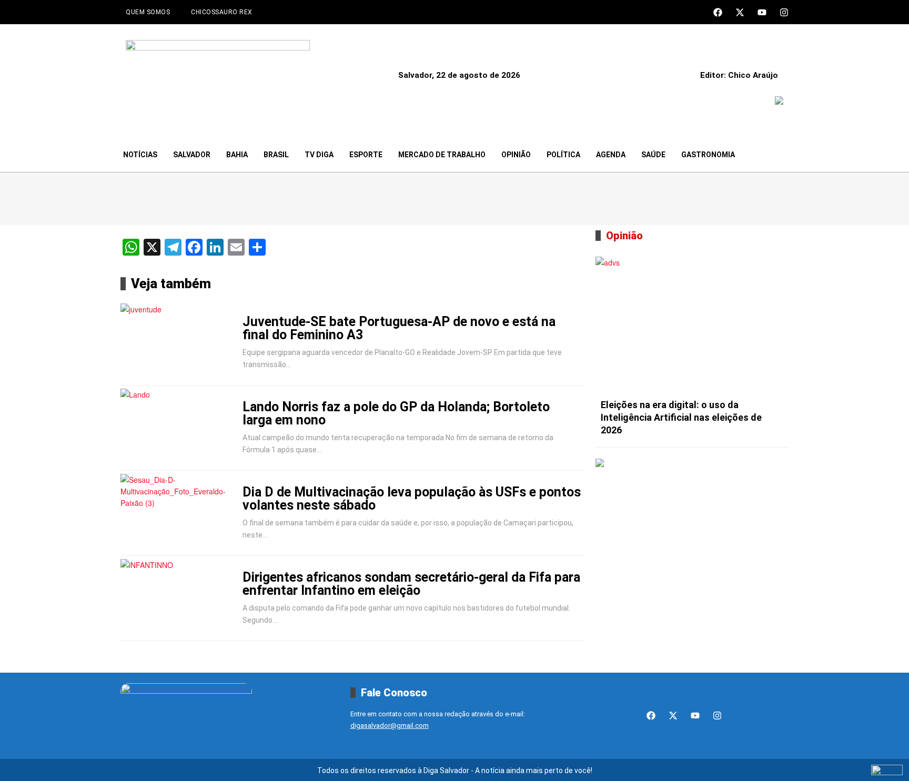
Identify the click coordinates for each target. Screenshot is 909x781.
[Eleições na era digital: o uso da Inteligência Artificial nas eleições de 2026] (692, 325)
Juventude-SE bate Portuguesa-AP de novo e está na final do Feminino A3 (399, 328)
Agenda (610, 154)
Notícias (140, 154)
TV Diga (319, 154)
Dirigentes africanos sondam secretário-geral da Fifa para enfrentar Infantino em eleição (411, 584)
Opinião (516, 154)
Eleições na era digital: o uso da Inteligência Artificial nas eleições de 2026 (681, 417)
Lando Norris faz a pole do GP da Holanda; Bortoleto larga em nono (396, 413)
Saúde (653, 154)
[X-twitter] (740, 12)
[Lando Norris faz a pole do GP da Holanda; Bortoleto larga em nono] (179, 428)
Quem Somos (148, 12)
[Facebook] (718, 12)
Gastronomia (708, 154)
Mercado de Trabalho (442, 154)
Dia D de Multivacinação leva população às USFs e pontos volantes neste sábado (412, 498)
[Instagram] (784, 12)
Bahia (237, 154)
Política (563, 154)
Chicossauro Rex (221, 12)
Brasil (276, 154)
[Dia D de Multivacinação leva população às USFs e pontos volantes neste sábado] (179, 513)
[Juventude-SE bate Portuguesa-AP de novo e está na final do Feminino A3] (179, 342)
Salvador (191, 154)
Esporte (365, 154)
